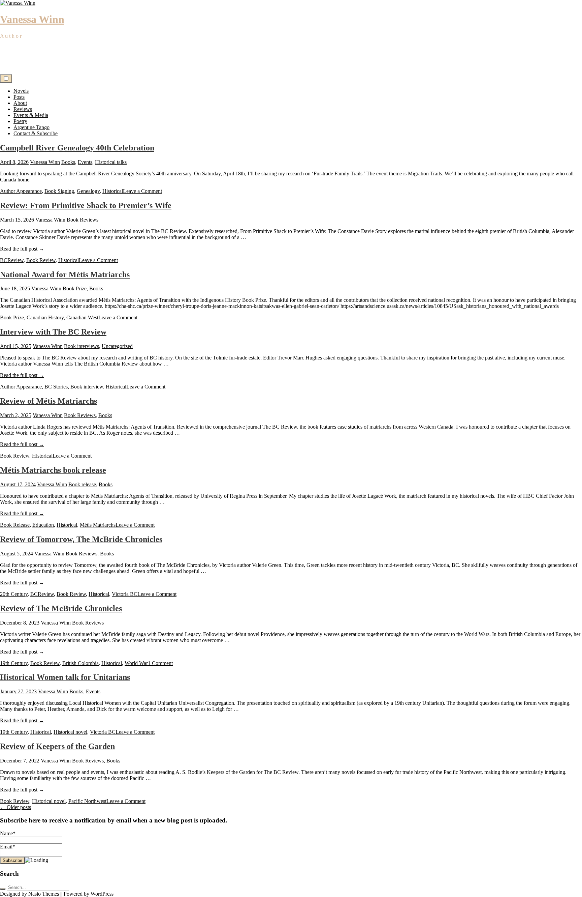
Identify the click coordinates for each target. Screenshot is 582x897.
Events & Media (30, 115)
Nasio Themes (44, 894)
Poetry (20, 121)
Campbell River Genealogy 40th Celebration (77, 147)
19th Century (14, 663)
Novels (21, 91)
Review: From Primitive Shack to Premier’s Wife (85, 205)
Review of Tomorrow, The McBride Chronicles (81, 539)
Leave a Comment (142, 191)
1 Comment (160, 663)
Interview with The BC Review (53, 331)
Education (43, 525)
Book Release (15, 525)
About (20, 103)
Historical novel (70, 732)
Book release (82, 484)
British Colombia (80, 663)
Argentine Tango (31, 127)
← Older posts (15, 807)
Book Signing (59, 191)
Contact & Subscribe (35, 133)
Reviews (22, 109)
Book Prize (75, 288)
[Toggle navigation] (6, 78)
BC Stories (56, 386)
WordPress (102, 894)
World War (136, 663)
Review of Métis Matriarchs (48, 401)
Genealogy (88, 191)
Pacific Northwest (87, 801)
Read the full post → (22, 249)
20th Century (14, 594)
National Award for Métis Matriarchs (65, 274)
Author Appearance (21, 191)
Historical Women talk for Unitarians (65, 677)
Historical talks (111, 162)
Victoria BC (124, 594)
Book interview (86, 386)
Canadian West (82, 317)
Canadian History (45, 317)
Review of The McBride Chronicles (61, 608)
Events (85, 162)
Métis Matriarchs (98, 525)
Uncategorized (117, 346)
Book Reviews (82, 220)
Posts (19, 97)
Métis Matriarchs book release (53, 470)
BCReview (12, 260)
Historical (112, 191)
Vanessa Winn (32, 19)
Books (68, 162)
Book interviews (81, 346)
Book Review (41, 260)
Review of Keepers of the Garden (57, 746)
